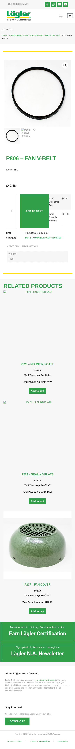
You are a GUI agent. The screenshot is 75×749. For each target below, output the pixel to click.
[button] (61, 16)
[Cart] (70, 15)
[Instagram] (53, 4)
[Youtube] (65, 4)
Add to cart (34, 211)
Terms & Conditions (14, 741)
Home (4, 35)
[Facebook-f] (47, 4)
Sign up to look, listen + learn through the (37, 647)
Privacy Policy (63, 741)
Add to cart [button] (37, 390)
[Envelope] (59, 4)
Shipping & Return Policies (40, 741)
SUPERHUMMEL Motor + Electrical (45, 35)
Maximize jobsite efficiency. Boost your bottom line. (37, 627)
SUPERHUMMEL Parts (18, 35)
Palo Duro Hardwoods (45, 680)
